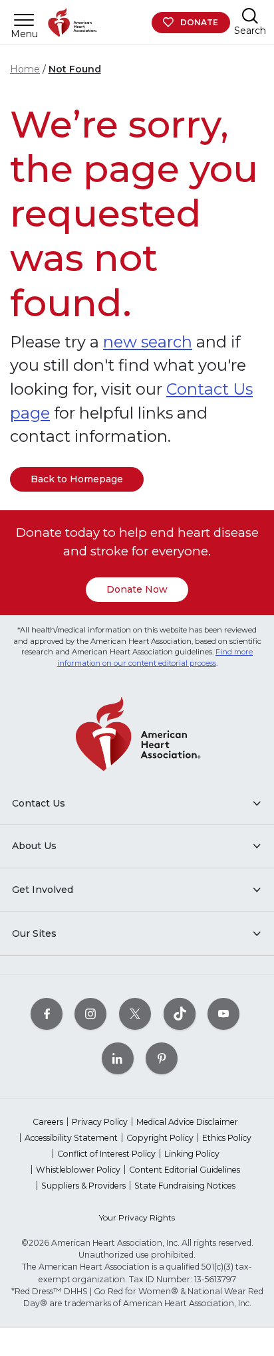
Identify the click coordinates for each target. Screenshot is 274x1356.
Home (25, 69)
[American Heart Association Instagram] (90, 1013)
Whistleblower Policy (78, 1170)
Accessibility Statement (71, 1138)
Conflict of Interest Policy (106, 1154)
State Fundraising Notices (184, 1186)
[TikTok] (179, 1013)
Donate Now (137, 589)
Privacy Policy (100, 1122)
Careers (48, 1122)
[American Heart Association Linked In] (117, 1058)
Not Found (75, 69)
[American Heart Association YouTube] (223, 1013)
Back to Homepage (77, 479)
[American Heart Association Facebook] (46, 1013)
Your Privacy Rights (137, 1217)
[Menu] (24, 19)
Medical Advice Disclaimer (187, 1122)
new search (147, 341)
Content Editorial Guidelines (184, 1170)
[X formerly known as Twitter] (135, 1013)
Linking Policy (191, 1154)
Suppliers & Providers (83, 1186)
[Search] (250, 15)
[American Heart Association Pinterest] (161, 1058)
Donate (199, 22)
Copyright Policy (160, 1138)
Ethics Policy (226, 1138)
